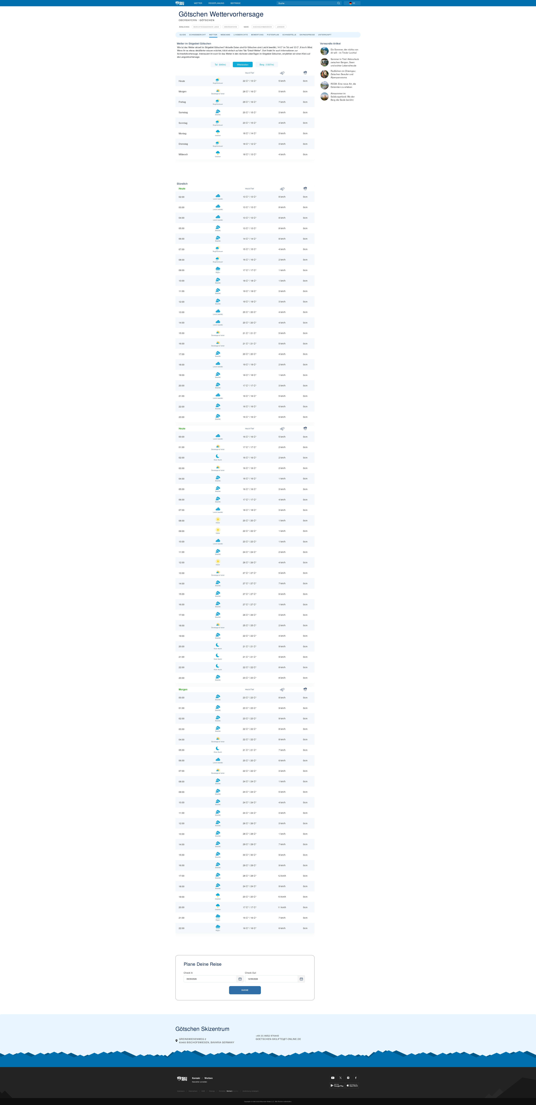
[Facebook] (356, 1078)
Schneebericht (197, 34)
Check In (188, 972)
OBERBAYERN (188, 20)
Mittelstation (242, 64)
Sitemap (212, 1091)
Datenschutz (193, 1091)
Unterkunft (325, 34)
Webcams (225, 34)
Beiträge (236, 3)
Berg (267, 64)
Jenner (281, 27)
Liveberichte (241, 34)
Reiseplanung (216, 3)
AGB (203, 1091)
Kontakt (196, 1078)
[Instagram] (348, 1078)
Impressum (181, 1091)
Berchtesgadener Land (206, 27)
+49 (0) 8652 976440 (267, 1035)
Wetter (198, 3)
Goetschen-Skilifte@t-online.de (278, 1039)
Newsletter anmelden (199, 1082)
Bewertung (257, 34)
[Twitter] (341, 1078)
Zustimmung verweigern (251, 1091)
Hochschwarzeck (262, 27)
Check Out (250, 972)
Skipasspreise (307, 34)
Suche (244, 990)
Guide (183, 34)
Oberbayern (230, 27)
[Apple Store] (352, 1085)
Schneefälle (289, 34)
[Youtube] (333, 1078)
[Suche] (338, 3)
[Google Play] (337, 1085)
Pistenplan (273, 34)
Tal (220, 64)
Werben (208, 1078)
